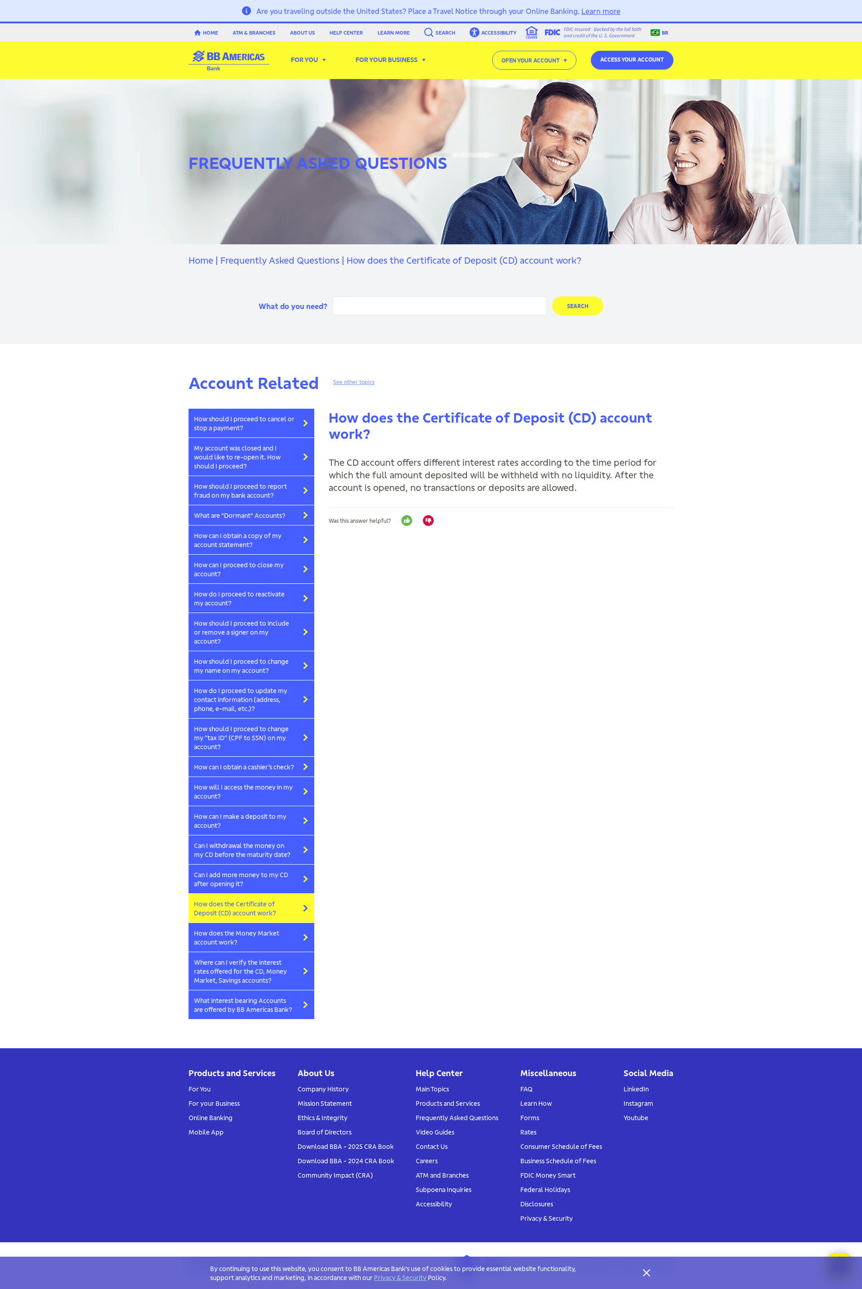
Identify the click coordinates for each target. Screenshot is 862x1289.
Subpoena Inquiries (443, 1189)
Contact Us (432, 1146)
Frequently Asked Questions (279, 259)
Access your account (632, 59)
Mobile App (206, 1132)
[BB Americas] (229, 60)
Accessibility (434, 1204)
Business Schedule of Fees (558, 1161)
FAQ (526, 1089)
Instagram (638, 1103)
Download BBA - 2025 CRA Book (346, 1146)
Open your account (530, 60)
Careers (427, 1161)
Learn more (600, 10)
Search (445, 32)
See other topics (353, 381)
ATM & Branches (254, 32)
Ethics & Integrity (322, 1117)
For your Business (214, 1103)
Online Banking (211, 1117)
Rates (528, 1132)
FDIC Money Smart (548, 1175)
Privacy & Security (546, 1218)
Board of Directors (325, 1132)
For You (200, 1089)
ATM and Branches (442, 1175)
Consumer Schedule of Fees (561, 1146)
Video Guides (435, 1132)
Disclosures (536, 1204)
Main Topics (432, 1089)
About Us (302, 32)
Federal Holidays (545, 1189)
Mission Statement (325, 1103)
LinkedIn (636, 1089)
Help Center (346, 32)
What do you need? (293, 305)
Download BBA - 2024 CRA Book (346, 1161)
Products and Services (448, 1103)
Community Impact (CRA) (335, 1175)
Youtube (636, 1117)
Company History (323, 1089)
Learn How (536, 1103)
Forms (529, 1117)
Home (210, 32)
